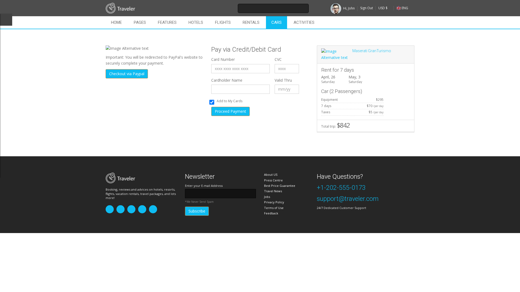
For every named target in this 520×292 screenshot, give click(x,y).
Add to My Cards (229, 101)
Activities (304, 22)
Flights (223, 22)
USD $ (383, 8)
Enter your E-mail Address (204, 186)
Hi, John (349, 8)
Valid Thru (283, 80)
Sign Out (366, 8)
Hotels (195, 22)
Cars (276, 22)
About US (270, 174)
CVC (278, 59)
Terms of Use (274, 208)
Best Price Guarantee (279, 186)
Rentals (251, 22)
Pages (140, 22)
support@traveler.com (348, 199)
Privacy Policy (274, 202)
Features (167, 22)
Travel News (273, 191)
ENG (405, 8)
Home (116, 22)
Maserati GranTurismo (371, 51)
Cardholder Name (226, 80)
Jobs (267, 197)
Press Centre (273, 180)
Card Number (223, 59)
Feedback (271, 213)
